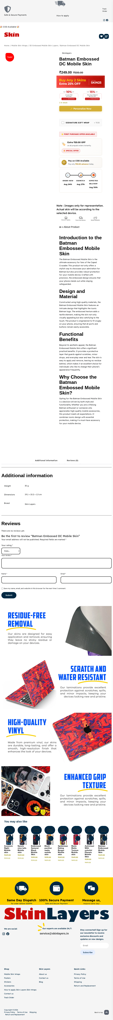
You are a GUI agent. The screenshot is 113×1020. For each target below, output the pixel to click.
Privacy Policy (80, 974)
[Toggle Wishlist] (10, 838)
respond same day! (91, 903)
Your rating (7, 545)
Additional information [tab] (46, 460)
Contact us (8, 993)
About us (43, 974)
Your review (6, 555)
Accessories (9, 986)
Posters (7, 978)
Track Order (104, 10)
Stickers (7, 982)
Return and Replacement (85, 986)
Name (4, 574)
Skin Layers (30, 504)
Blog (41, 982)
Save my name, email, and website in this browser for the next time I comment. (35, 588)
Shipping (78, 982)
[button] (106, 36)
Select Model (9, 830)
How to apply (63, 15)
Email (63, 574)
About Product (71, 227)
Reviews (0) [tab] (72, 460)
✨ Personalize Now (80, 108)
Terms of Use (79, 978)
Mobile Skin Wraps (19, 45)
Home (6, 45)
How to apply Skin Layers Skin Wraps (20, 990)
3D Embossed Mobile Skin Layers (43, 45)
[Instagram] (104, 20)
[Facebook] (107, 20)
